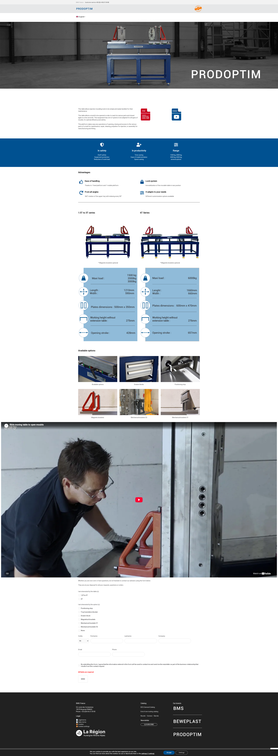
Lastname (127, 636)
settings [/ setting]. (148, 754)
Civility (80, 636)
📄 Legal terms (81, 720)
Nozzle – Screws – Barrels (150, 716)
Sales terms (82, 722)
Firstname (93, 636)
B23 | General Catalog (148, 707)
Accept (169, 753)
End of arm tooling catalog (149, 711)
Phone (114, 649)
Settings (182, 753)
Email (80, 649)
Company (161, 636)
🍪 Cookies (80, 724)
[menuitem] (81, 17)
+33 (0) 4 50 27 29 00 (102, 2)
